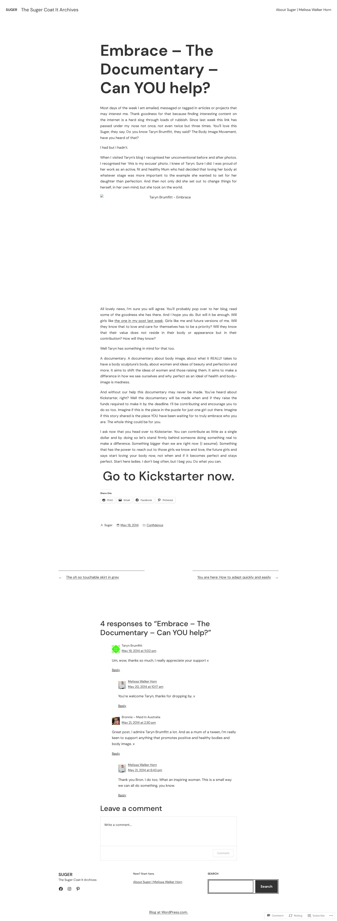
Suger (11, 9)
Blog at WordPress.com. (168, 912)
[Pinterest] (78, 889)
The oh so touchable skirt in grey (92, 577)
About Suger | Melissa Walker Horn (303, 9)
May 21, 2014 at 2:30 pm (139, 722)
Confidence (155, 525)
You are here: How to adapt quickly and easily (234, 577)
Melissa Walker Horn (142, 681)
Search (266, 886)
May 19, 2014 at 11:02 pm (139, 651)
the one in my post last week (138, 320)
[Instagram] (69, 889)
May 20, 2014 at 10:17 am (145, 687)
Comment (223, 853)
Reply (116, 670)
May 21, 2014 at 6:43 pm (145, 770)
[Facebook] (61, 889)
